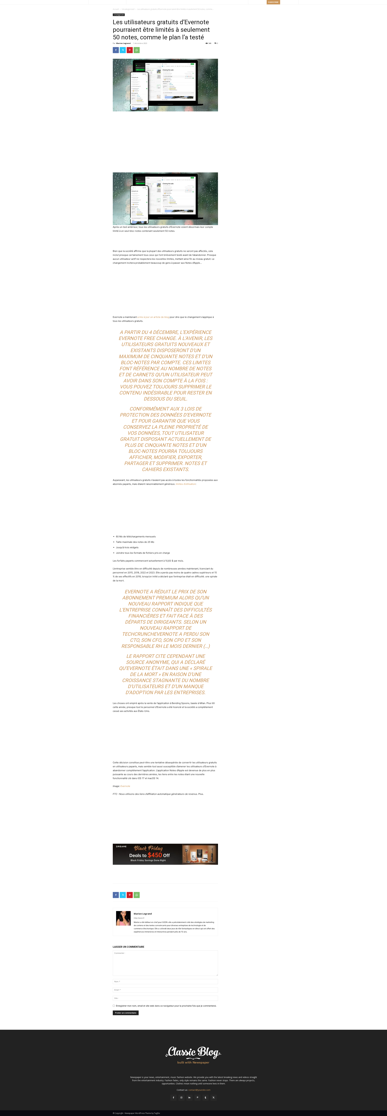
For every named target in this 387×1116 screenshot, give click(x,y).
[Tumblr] (205, 1098)
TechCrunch (138, 634)
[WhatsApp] (137, 50)
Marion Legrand (123, 43)
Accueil (116, 9)
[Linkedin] (189, 1098)
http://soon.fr (139, 918)
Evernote (125, 786)
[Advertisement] (165, 119)
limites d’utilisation (186, 484)
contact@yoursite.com (199, 1089)
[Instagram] (181, 1098)
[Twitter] (123, 50)
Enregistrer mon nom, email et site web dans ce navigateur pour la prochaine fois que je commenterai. (166, 1005)
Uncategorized (128, 9)
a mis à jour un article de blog (153, 317)
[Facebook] (116, 50)
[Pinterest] (130, 50)
